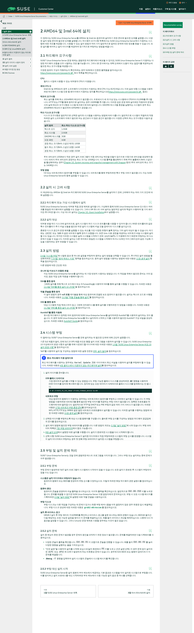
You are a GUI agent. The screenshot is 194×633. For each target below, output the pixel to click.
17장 (68, 407)
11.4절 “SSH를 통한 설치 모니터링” (59, 287)
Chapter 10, (95, 162)
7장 (64, 428)
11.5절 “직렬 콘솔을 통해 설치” (75, 297)
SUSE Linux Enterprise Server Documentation (31, 16)
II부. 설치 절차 (99, 351)
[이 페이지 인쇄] (171, 66)
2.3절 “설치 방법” (119, 425)
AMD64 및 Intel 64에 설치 (79, 16)
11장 (143, 258)
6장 (81, 365)
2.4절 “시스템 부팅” (49, 255)
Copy (149, 391)
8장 (51, 432)
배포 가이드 (54, 16)
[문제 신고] (150, 32)
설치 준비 (64, 16)
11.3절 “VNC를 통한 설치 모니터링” (60, 307)
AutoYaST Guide (71, 321)
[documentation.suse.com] (4, 16)
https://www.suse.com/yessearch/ (55, 73)
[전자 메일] (165, 66)
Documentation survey (173, 25)
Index (10, 16)
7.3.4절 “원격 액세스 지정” (63, 258)
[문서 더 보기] (1, 21)
